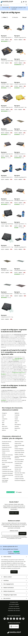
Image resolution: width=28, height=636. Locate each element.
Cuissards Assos (18, 463)
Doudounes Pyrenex (19, 450)
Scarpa (16, 417)
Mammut (17, 420)
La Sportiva (4, 418)
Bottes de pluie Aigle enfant (19, 446)
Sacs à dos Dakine (19, 461)
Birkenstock (17, 428)
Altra (3, 422)
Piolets (3, 464)
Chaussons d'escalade (7, 473)
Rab (3, 417)
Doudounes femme (6, 441)
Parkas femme (5, 443)
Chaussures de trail (6, 469)
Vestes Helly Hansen (19, 452)
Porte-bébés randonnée (5, 481)
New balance (18, 424)
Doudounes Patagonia (20, 480)
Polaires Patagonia (19, 448)
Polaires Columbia (19, 454)
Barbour (4, 430)
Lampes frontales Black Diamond (20, 457)
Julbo (16, 422)
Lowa (3, 420)
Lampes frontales (6, 456)
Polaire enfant (18, 443)
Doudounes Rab (18, 467)
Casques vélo (5, 478)
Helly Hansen (5, 428)
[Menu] (1, 5)
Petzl (16, 430)
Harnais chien (18, 469)
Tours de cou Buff (19, 476)
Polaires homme (6, 451)
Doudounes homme (6, 447)
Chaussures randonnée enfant (7, 476)
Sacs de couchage (6, 458)
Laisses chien (18, 471)
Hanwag (17, 426)
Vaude (16, 418)
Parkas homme (5, 449)
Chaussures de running (7, 471)
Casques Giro (18, 465)
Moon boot (4, 426)
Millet (3, 424)
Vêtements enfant (19, 441)
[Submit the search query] (26, 5)
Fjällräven (17, 413)
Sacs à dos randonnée (7, 462)
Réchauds (4, 460)
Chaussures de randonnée (5, 467)
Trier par (24, 17)
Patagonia (4, 413)
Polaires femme (5, 445)
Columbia (17, 415)
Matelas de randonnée (7, 454)
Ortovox (4, 415)
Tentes (3, 453)
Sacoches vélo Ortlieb (20, 472)
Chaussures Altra (19, 474)
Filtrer (5, 17)
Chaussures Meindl (19, 459)
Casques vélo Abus (19, 478)
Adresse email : (14, 530)
